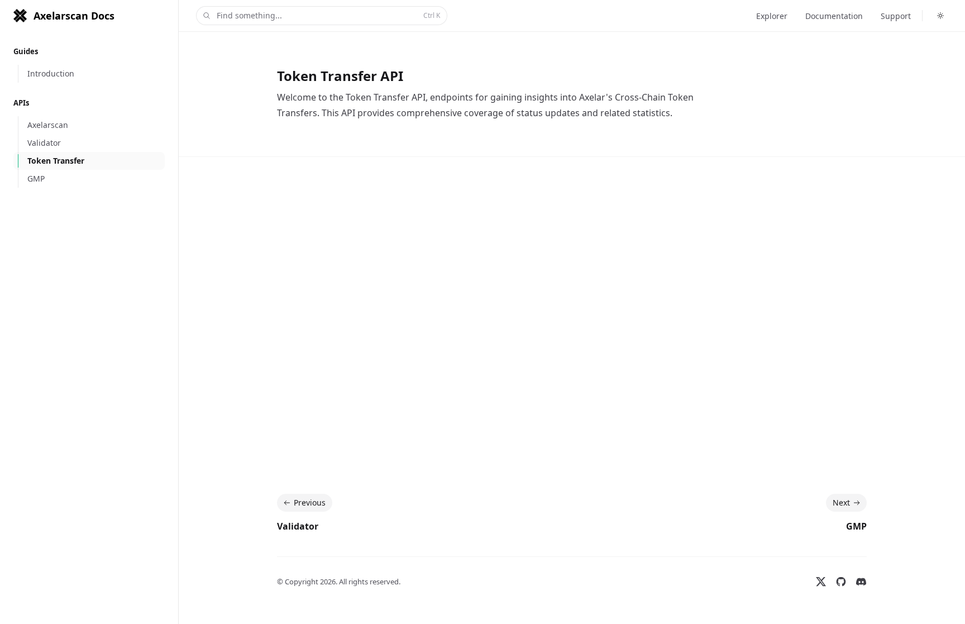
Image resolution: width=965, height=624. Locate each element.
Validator (297, 526)
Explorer (771, 16)
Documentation (834, 16)
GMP (856, 526)
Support (896, 16)
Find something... (328, 15)
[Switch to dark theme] (940, 15)
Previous (310, 502)
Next (841, 502)
